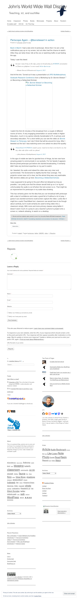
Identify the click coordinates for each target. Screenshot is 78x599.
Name (9, 294)
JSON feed (10, 392)
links (16, 486)
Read (57, 457)
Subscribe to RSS (14, 382)
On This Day (30, 24)
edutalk (10, 473)
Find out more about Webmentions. (32, 339)
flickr (30, 474)
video (46, 233)
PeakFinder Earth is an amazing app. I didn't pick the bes (60, 373)
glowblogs (30, 477)
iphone (21, 482)
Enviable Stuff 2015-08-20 (57, 362)
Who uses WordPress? (23, 542)
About (56, 21)
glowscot (9, 480)
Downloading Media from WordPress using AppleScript (60, 368)
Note (61, 453)
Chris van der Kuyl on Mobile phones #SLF (60, 384)
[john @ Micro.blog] (46, 413)
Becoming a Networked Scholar (47, 177)
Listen (55, 453)
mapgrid (21, 486)
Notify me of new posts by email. (18, 316)
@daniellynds (20, 148)
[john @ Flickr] (53, 413)
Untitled (44, 486)
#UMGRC (56, 64)
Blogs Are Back (46, 488)
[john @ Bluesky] (56, 413)
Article (46, 449)
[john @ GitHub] (43, 413)
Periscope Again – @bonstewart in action (32, 40)
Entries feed (10, 559)
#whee (42, 66)
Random (63, 21)
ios (17, 482)
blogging (19, 465)
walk (22, 493)
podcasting (16, 488)
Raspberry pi (25, 488)
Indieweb (11, 482)
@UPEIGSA (28, 148)
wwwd (20, 233)
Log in (8, 556)
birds (12, 466)
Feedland (44, 495)
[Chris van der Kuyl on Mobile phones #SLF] (56, 382)
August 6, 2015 (40, 70)
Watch (58, 460)
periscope (31, 233)
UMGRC (41, 233)
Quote (52, 457)
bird (8, 466)
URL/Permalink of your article (15, 343)
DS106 (21, 24)
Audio (53, 449)
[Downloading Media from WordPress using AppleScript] (56, 365)
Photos (25, 21)
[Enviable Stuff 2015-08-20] (56, 360)
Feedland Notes (49, 483)
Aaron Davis (19, 462)
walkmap (27, 494)
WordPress (13, 497)
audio (32, 463)
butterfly (27, 466)
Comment (10, 274)
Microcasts (40, 21)
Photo (45, 457)
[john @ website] (62, 413)
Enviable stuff (11, 24)
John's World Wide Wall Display (37, 6)
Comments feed (11, 561)
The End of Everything (22, 538)
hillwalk (25, 480)
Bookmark (61, 449)
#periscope (47, 66)
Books (32, 21)
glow (13, 477)
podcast (9, 488)
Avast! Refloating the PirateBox (26, 536)
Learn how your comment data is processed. (48, 328)
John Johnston (11, 523)
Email (9, 300)
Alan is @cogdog (11, 536)
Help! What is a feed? (13, 379)
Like (49, 453)
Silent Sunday (13, 491)
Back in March (15, 48)
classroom (13, 469)
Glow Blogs (21, 477)
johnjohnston (10, 538)
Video (53, 460)
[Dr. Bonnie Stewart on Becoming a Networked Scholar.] (39, 105)
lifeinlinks (10, 486)
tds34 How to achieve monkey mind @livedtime (20, 31)
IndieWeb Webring (14, 361)
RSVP (50, 460)
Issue (46, 454)
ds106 (32, 469)
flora (9, 476)
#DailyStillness (11, 463)
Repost (45, 460)
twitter (36, 233)
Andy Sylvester (11, 542)
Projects (49, 21)
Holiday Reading (66, 31)
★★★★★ (10, 500)
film (27, 474)
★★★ (22, 497)
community (24, 470)
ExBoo (16, 474)
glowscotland (18, 479)
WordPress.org (11, 563)
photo (28, 485)
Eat (43, 454)
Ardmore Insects (20, 544)
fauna (22, 473)
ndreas (9, 540)
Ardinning (26, 462)
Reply (63, 457)
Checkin (68, 450)
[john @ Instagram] (49, 413)
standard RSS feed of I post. (22, 389)
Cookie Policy (37, 596)
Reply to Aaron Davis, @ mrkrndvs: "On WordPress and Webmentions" (59, 379)
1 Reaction (52, 233)
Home (9, 21)
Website (9, 306)
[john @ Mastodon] (59, 413)
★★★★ (28, 497)
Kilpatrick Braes (28, 482)
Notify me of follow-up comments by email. (20, 313)
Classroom (17, 21)
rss (32, 488)
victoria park (11, 494)
